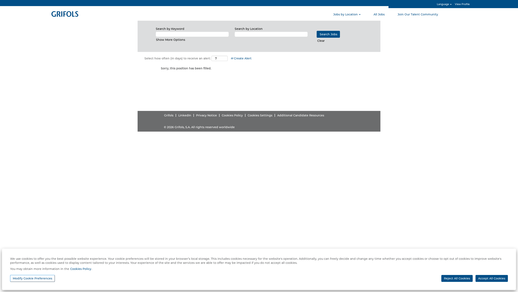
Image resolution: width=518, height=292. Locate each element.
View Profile (462, 4)
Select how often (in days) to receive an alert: (177, 58)
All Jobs (379, 14)
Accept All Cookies (491, 278)
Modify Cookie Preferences (32, 278)
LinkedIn (184, 115)
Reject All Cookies (457, 278)
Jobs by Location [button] (346, 14)
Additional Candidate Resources (300, 115)
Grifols (168, 115)
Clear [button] (321, 41)
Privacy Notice (206, 115)
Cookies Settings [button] (260, 115)
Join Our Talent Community (418, 14)
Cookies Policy (80, 269)
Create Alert (242, 58)
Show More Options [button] (170, 40)
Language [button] (443, 4)
